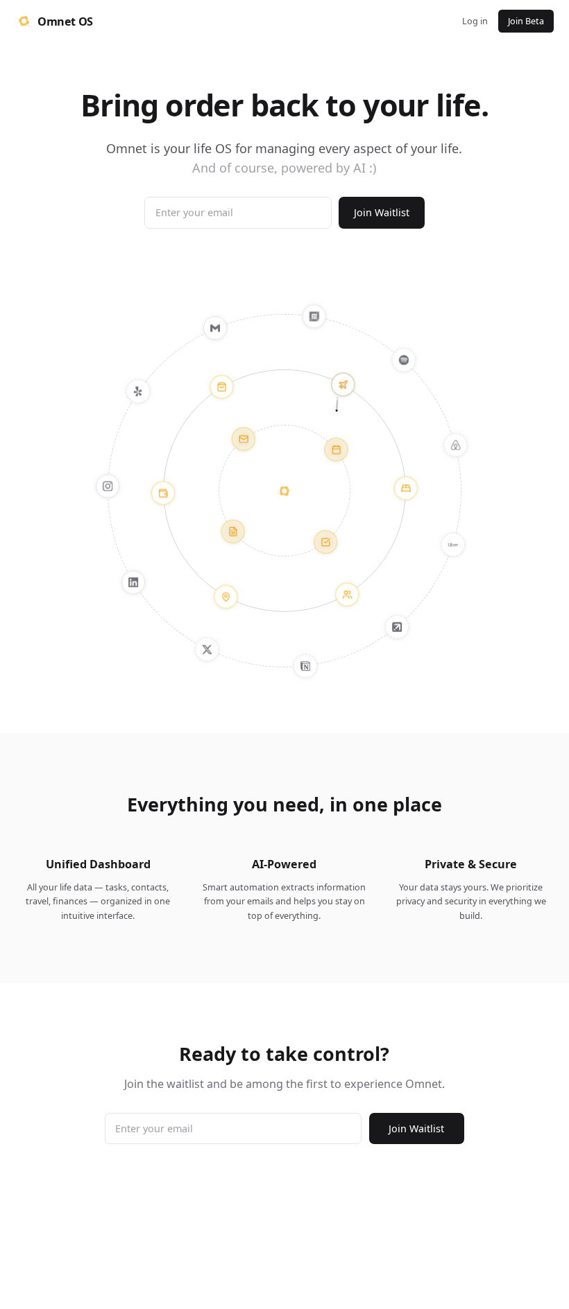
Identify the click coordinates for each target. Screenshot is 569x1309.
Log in (475, 21)
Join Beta (526, 21)
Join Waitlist (381, 212)
